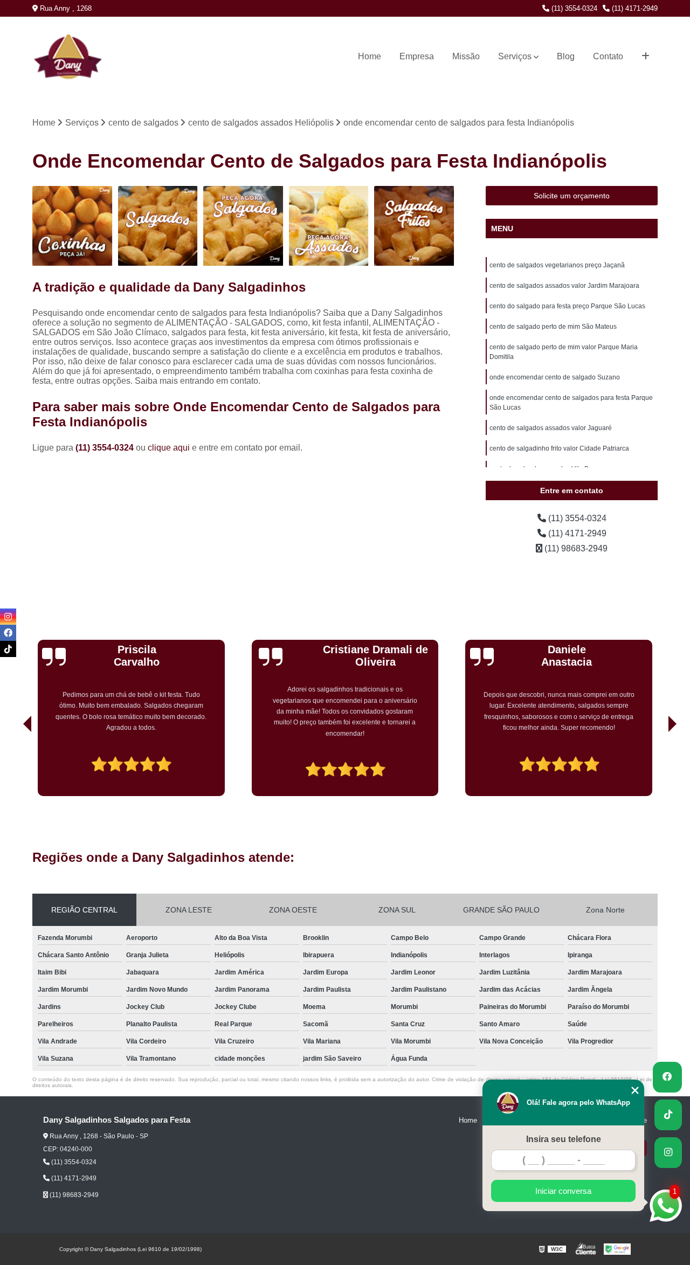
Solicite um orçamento (572, 195)
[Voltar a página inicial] (54, 56)
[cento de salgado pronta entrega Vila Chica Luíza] (414, 226)
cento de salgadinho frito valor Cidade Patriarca (559, 448)
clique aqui (169, 447)
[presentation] (12, 765)
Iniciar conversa (563, 1190)
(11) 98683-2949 (575, 548)
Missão (466, 56)
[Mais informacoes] (645, 56)
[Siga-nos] (668, 1152)
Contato (608, 56)
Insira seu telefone (563, 1139)
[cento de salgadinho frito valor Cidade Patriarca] (72, 226)
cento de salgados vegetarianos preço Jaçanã (557, 265)
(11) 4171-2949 (634, 8)
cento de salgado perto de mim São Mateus (553, 326)
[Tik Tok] (8, 649)
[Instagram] (8, 617)
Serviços (515, 56)
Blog (566, 56)
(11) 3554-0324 (573, 8)
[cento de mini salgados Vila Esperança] (243, 226)
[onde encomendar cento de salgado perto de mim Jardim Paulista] (158, 226)
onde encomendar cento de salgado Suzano (554, 377)
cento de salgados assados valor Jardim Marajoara (564, 285)
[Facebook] (8, 633)
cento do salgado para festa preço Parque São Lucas (567, 306)
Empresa (416, 56)
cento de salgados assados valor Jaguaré (550, 428)
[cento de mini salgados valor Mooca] (329, 226)
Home (369, 56)
